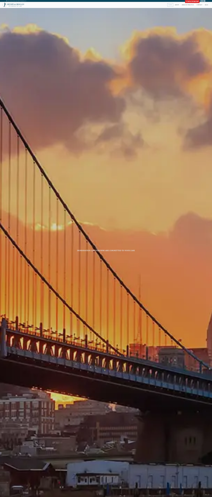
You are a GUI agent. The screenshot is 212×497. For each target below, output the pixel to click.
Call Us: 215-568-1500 (192, 1)
